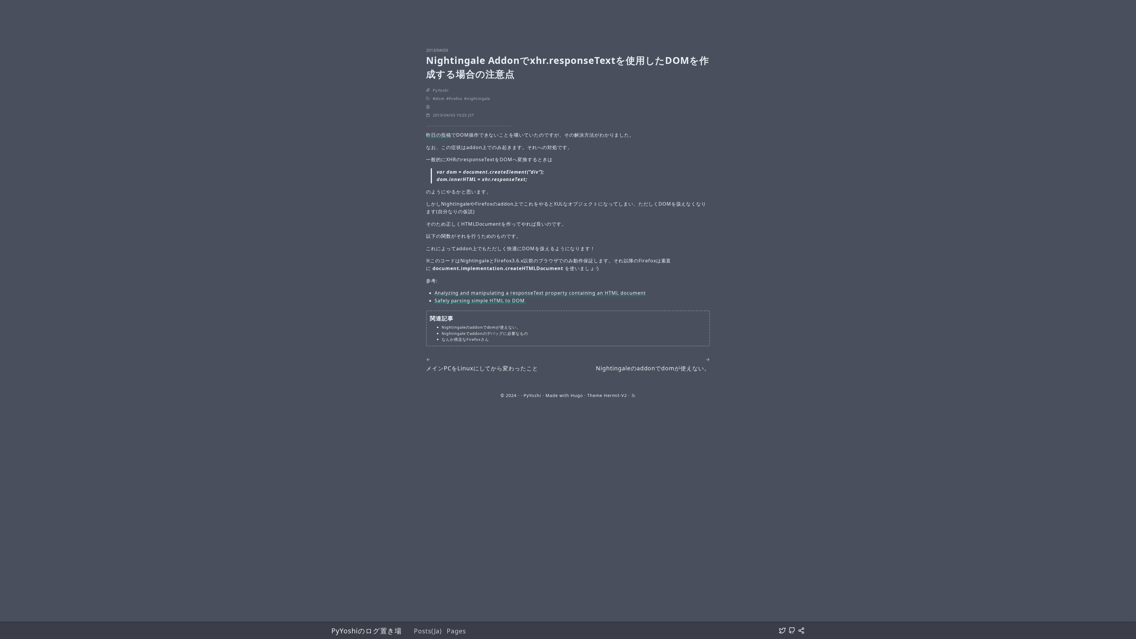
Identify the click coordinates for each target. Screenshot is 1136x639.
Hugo (577, 395)
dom (440, 98)
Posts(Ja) (428, 631)
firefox (455, 98)
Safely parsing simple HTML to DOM (480, 300)
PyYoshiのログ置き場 (366, 630)
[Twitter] (782, 630)
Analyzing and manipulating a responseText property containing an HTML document (540, 293)
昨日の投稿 (438, 135)
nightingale (478, 98)
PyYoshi (440, 90)
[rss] (633, 395)
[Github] (791, 630)
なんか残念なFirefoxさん (465, 339)
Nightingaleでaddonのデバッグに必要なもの (485, 333)
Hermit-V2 (615, 395)
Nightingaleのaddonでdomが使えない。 (481, 327)
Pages (456, 631)
